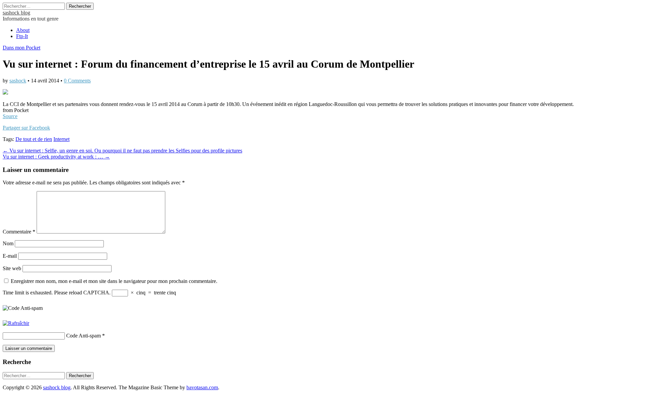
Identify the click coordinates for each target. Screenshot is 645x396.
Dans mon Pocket (21, 47)
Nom (8, 243)
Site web (12, 268)
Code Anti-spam (83, 335)
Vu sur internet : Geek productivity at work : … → (56, 156)
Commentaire (19, 232)
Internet (61, 139)
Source (10, 116)
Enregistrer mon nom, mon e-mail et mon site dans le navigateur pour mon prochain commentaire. (114, 281)
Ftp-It (22, 36)
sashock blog (16, 12)
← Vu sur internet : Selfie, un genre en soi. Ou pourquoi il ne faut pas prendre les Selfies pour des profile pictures (122, 150)
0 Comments (77, 80)
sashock (17, 80)
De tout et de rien (33, 139)
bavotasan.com (202, 387)
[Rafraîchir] (16, 323)
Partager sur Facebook (26, 128)
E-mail (10, 256)
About (23, 30)
